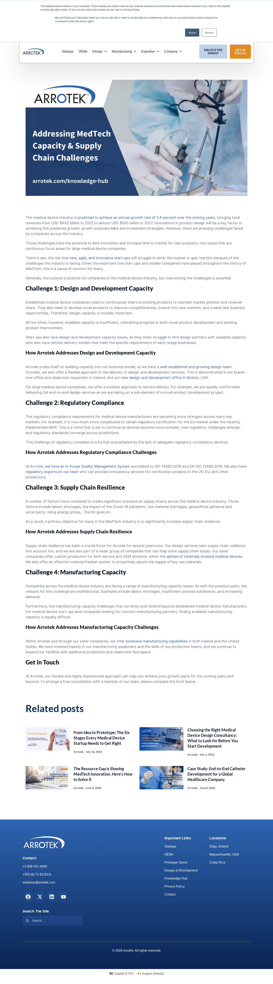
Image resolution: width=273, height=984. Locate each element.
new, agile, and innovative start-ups (100, 258)
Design (97, 51)
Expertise (148, 51)
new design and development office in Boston (160, 377)
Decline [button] (209, 32)
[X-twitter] (39, 896)
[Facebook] (28, 896)
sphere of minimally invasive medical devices (204, 556)
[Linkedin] (51, 896)
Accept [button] (192, 32)
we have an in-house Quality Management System (87, 466)
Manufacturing (122, 51)
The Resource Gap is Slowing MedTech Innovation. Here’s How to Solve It (103, 774)
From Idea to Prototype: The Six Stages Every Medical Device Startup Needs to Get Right (102, 738)
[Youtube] (63, 896)
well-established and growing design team (196, 367)
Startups (68, 51)
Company (171, 51)
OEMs (83, 51)
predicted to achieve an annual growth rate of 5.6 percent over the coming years (146, 217)
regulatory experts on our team (52, 472)
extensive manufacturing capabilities (156, 641)
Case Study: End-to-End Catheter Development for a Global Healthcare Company (216, 774)
